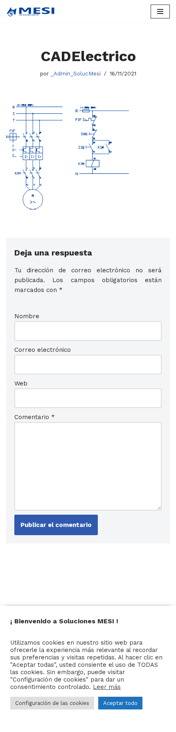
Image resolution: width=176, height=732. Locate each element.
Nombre (26, 316)
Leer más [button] (107, 687)
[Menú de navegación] (160, 11)
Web (20, 383)
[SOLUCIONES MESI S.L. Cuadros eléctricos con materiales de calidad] (30, 11)
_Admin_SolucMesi (76, 73)
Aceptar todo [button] (120, 703)
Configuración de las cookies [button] (52, 703)
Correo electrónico (42, 349)
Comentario (34, 417)
